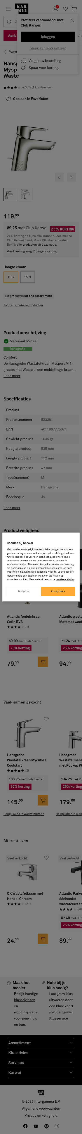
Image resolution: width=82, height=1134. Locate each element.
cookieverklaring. (65, 579)
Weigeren (24, 591)
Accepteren (58, 591)
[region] (41, 567)
